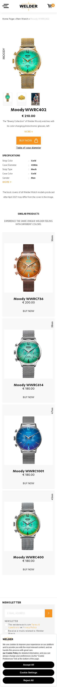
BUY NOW (25, 140)
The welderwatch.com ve (24, 626)
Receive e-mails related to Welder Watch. (26, 632)
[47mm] (28, 467)
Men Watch (22, 18)
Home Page (8, 18)
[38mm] (28, 381)
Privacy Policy (30, 627)
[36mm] (28, 295)
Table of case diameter (28, 147)
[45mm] (28, 553)
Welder (29, 6)
